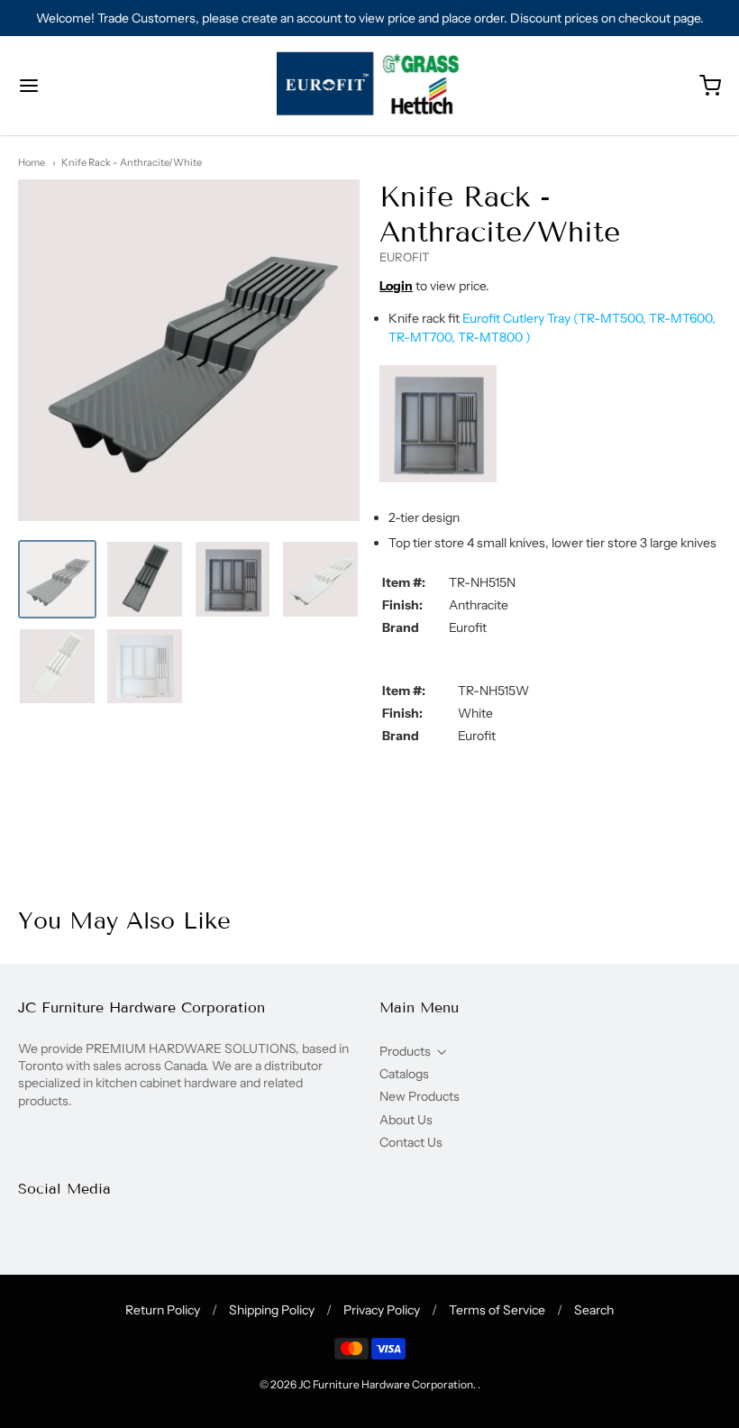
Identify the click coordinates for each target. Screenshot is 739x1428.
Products (405, 1051)
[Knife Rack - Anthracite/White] (57, 579)
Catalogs (404, 1074)
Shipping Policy (272, 1310)
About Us (406, 1120)
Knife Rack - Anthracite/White (131, 162)
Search (594, 1310)
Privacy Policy (381, 1310)
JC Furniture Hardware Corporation (385, 1384)
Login (396, 286)
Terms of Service (497, 1310)
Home (31, 162)
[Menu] (88, 85)
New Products (419, 1096)
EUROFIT (404, 257)
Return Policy (162, 1310)
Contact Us (410, 1142)
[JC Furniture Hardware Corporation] (370, 85)
